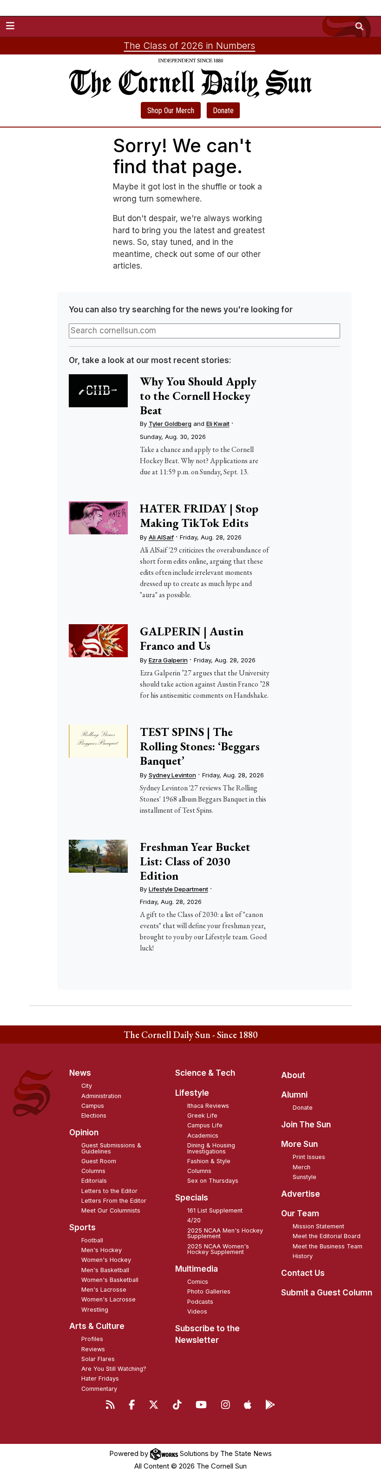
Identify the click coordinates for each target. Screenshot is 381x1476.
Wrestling (94, 1309)
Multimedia (196, 1269)
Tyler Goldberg (170, 423)
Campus (92, 1105)
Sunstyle (304, 1176)
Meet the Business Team (327, 1246)
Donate (223, 110)
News (80, 1073)
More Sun (299, 1144)
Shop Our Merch (170, 110)
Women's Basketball (109, 1279)
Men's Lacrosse (103, 1289)
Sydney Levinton (172, 775)
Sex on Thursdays (212, 1180)
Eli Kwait (218, 423)
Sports (82, 1227)
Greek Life (202, 1115)
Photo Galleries (208, 1291)
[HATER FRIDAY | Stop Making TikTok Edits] (98, 517)
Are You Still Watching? (113, 1368)
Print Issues (309, 1156)
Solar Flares (98, 1358)
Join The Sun (306, 1124)
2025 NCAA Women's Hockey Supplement (218, 1249)
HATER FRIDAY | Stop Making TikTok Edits (199, 515)
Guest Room (98, 1161)
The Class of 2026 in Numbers (189, 45)
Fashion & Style (208, 1161)
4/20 (194, 1220)
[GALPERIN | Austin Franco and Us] (98, 640)
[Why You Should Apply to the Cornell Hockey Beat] (98, 390)
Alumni (294, 1094)
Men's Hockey (101, 1250)
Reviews (93, 1349)
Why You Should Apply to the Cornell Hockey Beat (198, 396)
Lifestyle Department (178, 889)
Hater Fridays (100, 1378)
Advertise (300, 1194)
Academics (202, 1135)
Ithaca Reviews (208, 1105)
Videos (197, 1311)
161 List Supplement (215, 1210)
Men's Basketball (105, 1270)
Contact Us (303, 1273)
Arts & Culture (97, 1326)
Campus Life (205, 1125)
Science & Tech (205, 1073)
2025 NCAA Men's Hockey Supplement (225, 1233)
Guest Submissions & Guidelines (111, 1148)
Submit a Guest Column (326, 1292)
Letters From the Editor (113, 1200)
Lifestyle (192, 1093)
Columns (93, 1170)
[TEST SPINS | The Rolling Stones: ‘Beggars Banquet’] (98, 741)
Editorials (94, 1180)
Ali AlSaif (161, 537)
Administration (101, 1095)
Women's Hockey (106, 1259)
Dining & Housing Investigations (211, 1148)
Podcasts (200, 1301)
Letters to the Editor (109, 1190)
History (303, 1256)
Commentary (99, 1388)
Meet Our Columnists (110, 1210)
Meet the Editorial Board (327, 1236)
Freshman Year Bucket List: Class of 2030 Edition (195, 861)
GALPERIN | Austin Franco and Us (191, 638)
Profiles (92, 1338)
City (86, 1085)
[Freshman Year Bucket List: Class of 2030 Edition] (98, 856)
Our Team (300, 1213)
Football (92, 1240)
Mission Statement (318, 1226)
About (293, 1075)
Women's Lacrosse (108, 1299)
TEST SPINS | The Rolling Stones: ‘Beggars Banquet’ (200, 746)
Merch (301, 1167)
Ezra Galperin (168, 660)
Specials (191, 1197)
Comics (197, 1281)
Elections (93, 1115)
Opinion (84, 1132)
